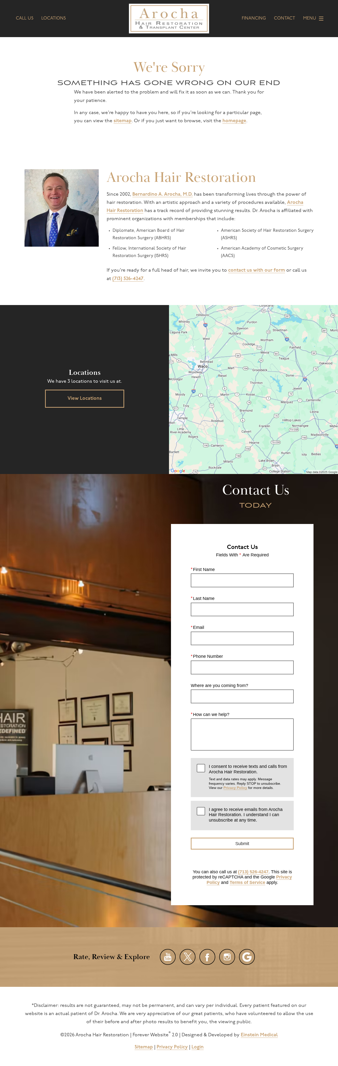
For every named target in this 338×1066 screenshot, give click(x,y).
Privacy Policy (235, 788)
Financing (254, 18)
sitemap (123, 120)
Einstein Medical (259, 1035)
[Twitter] (187, 957)
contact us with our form (256, 270)
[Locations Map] (253, 389)
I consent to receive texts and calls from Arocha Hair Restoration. (248, 777)
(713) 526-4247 (128, 278)
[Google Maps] (247, 957)
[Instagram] (227, 957)
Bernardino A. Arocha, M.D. (162, 194)
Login (198, 1047)
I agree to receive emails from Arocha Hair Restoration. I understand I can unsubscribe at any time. (246, 815)
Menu (309, 18)
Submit (242, 843)
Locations (53, 18)
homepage (234, 120)
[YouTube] (168, 957)
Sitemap (144, 1047)
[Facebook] (207, 957)
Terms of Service (247, 882)
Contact (284, 18)
